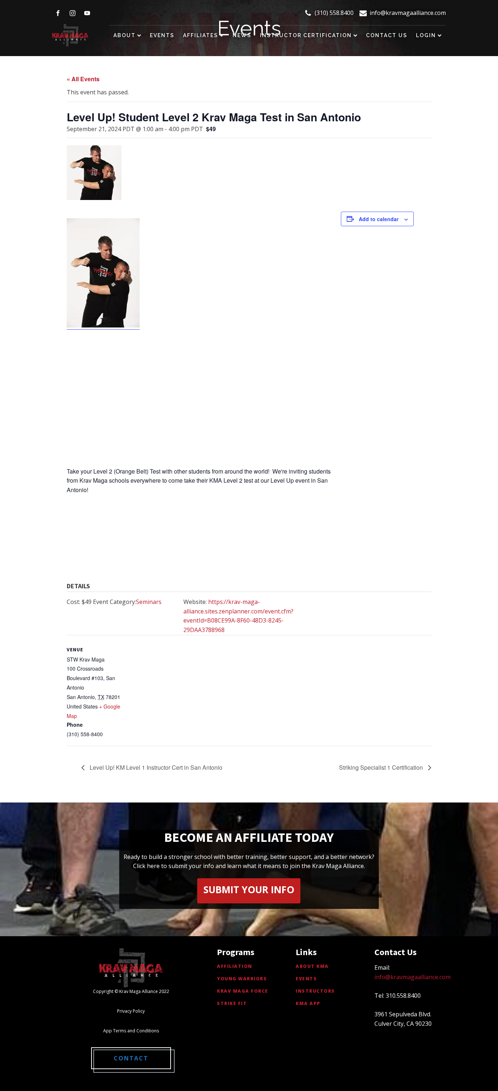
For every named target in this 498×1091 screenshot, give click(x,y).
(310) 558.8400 (334, 13)
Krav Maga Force (242, 991)
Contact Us (386, 35)
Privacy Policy (131, 1011)
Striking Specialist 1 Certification (381, 767)
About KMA (312, 966)
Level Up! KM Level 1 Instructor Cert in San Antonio (155, 767)
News (242, 35)
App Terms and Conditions (131, 1031)
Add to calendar (378, 219)
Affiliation (234, 966)
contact (131, 1058)
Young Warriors (242, 979)
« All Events (83, 79)
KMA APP (308, 1003)
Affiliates (200, 35)
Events (162, 35)
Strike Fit (232, 1003)
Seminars (149, 602)
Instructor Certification (306, 35)
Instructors (315, 991)
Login (426, 35)
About (124, 35)
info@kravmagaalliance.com (408, 13)
